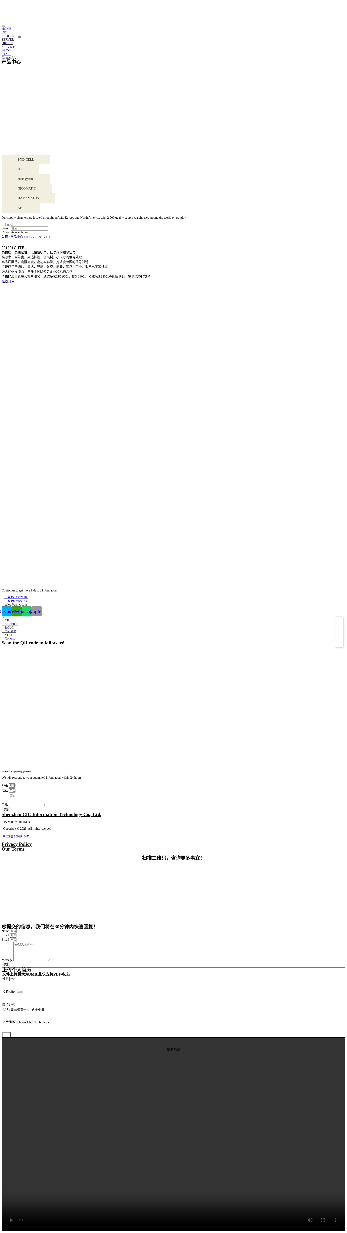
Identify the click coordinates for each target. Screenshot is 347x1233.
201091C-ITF (13, 248)
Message (7, 960)
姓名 (5, 979)
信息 (5, 805)
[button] (19, 37)
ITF (28, 237)
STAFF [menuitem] (6, 54)
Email (6, 935)
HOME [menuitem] (6, 28)
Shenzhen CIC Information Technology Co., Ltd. (51, 814)
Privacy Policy (17, 844)
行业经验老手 (17, 1009)
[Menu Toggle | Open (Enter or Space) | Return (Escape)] (3, 26)
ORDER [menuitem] (7, 43)
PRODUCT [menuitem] (10, 36)
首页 (5, 237)
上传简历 (9, 1022)
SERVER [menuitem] (8, 39)
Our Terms (13, 849)
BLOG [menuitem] (6, 50)
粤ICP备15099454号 (16, 836)
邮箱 (5, 785)
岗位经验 (8, 1004)
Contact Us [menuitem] (9, 57)
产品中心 (11, 62)
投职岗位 (9, 991)
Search (6, 228)
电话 (5, 790)
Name (6, 931)
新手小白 (38, 1009)
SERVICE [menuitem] (8, 46)
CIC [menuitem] (4, 32)
